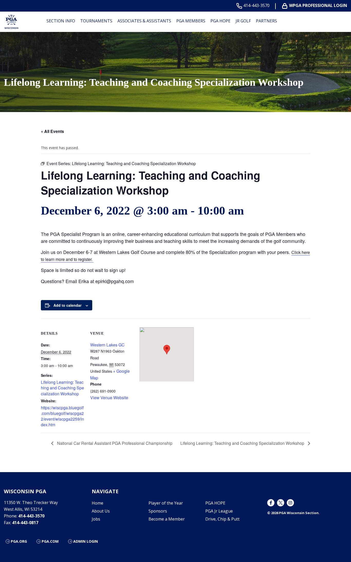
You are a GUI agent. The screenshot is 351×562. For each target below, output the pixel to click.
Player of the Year (166, 503)
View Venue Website (109, 398)
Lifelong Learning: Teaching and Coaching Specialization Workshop (62, 388)
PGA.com (50, 541)
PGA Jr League (219, 511)
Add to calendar (67, 305)
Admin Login (85, 541)
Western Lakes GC (107, 345)
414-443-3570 (256, 5)
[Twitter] (280, 502)
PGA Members (190, 21)
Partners (266, 21)
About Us (101, 511)
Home (97, 503)
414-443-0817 (25, 522)
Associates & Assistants (144, 21)
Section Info (61, 21)
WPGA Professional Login (318, 5)
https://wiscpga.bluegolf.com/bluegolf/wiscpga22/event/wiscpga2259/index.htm (62, 416)
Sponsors (158, 511)
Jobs (96, 519)
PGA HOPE (220, 21)
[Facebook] (270, 502)
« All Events (52, 131)
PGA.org (19, 541)
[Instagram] (290, 502)
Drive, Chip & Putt (222, 519)
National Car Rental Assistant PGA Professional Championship (114, 443)
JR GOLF (243, 21)
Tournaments (96, 21)
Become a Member (167, 519)
